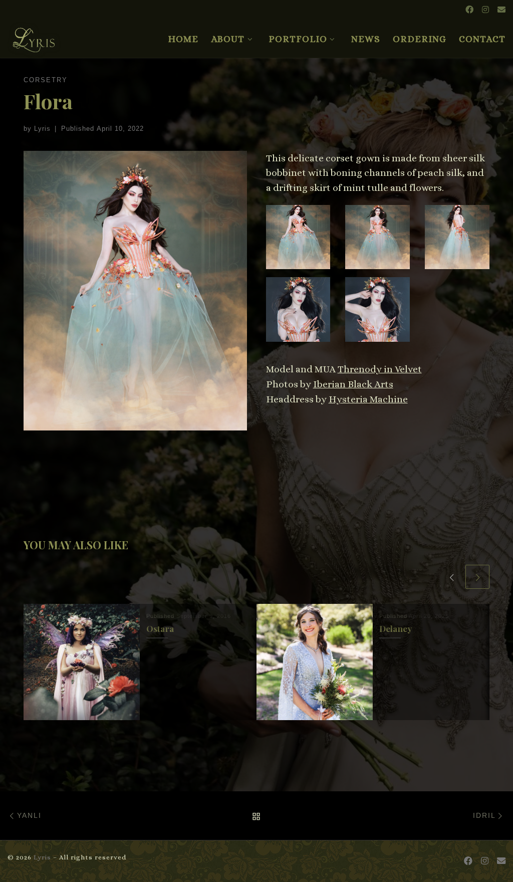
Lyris (42, 128)
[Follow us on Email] (501, 10)
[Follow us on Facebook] (469, 10)
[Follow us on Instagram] (485, 10)
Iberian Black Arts (353, 384)
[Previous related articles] (451, 577)
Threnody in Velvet (380, 369)
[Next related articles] (477, 577)
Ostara (160, 628)
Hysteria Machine (368, 399)
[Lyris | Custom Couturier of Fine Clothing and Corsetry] (34, 36)
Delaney (395, 628)
